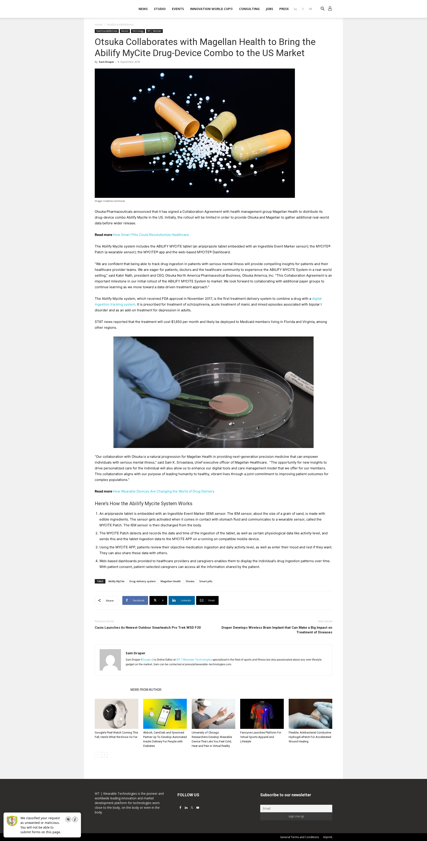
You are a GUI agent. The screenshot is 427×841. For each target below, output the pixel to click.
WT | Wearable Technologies (194, 659)
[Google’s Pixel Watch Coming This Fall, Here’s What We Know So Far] (116, 714)
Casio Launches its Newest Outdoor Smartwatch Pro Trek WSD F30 (148, 628)
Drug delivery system (142, 581)
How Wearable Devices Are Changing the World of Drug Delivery (163, 491)
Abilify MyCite (116, 581)
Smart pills (205, 581)
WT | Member (154, 30)
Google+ (147, 659)
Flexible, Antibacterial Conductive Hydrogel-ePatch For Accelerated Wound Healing (310, 737)
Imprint (327, 837)
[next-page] (104, 755)
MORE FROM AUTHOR (146, 689)
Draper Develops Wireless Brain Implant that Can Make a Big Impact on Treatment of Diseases (277, 630)
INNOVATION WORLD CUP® (211, 9)
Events (178, 9)
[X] (303, 9)
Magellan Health (171, 581)
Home (99, 24)
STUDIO (160, 9)
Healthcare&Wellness (106, 30)
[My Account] (330, 9)
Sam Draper (106, 61)
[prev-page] (97, 755)
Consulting (249, 9)
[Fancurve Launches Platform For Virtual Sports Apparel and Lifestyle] (262, 714)
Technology (138, 30)
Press (284, 9)
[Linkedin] (295, 9)
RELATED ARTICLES (111, 689)
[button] (322, 9)
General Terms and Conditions (299, 837)
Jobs (269, 9)
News (143, 9)
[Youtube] (310, 9)
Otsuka (190, 581)
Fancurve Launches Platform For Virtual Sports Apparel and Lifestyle (260, 737)
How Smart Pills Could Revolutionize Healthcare (151, 235)
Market (125, 30)
